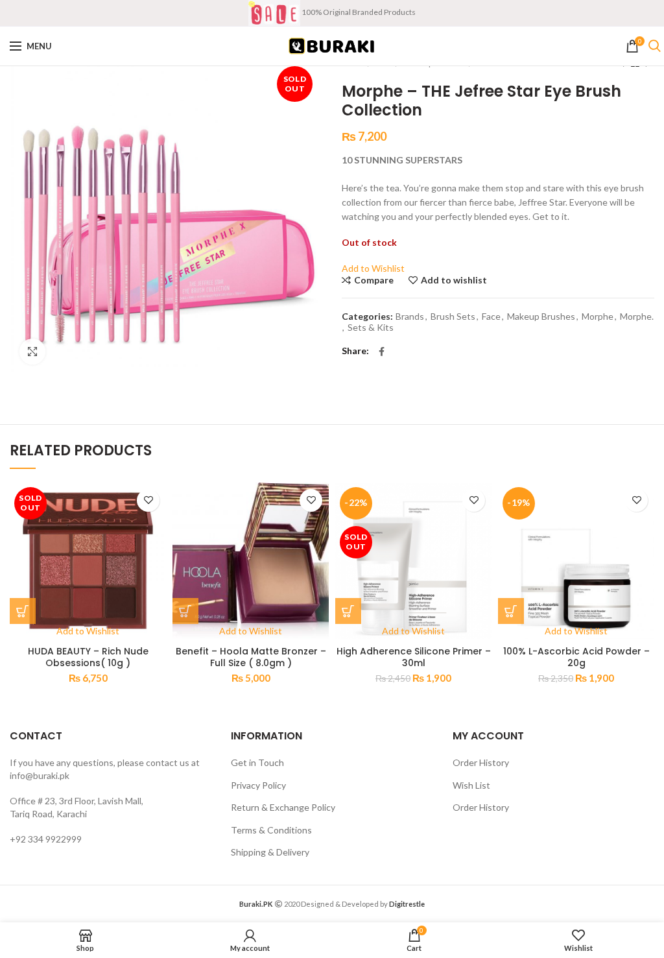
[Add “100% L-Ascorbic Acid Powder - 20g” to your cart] (511, 611)
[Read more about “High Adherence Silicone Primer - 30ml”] (348, 611)
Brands (410, 316)
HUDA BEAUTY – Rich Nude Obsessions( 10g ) (88, 657)
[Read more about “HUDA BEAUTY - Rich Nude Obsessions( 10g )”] (23, 611)
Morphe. (637, 316)
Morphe (597, 316)
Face (491, 316)
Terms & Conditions (271, 829)
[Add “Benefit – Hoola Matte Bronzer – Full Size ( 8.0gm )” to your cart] (185, 611)
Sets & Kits (371, 327)
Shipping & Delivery (270, 851)
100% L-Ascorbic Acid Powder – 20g (576, 657)
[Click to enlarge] (32, 352)
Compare (374, 280)
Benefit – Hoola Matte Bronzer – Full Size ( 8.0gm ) (251, 657)
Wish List (471, 785)
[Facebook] (381, 351)
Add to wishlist (454, 280)
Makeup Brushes (541, 316)
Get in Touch (257, 762)
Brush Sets (453, 316)
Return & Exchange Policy (283, 807)
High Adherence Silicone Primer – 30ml (414, 657)
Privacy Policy (258, 785)
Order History (481, 762)
